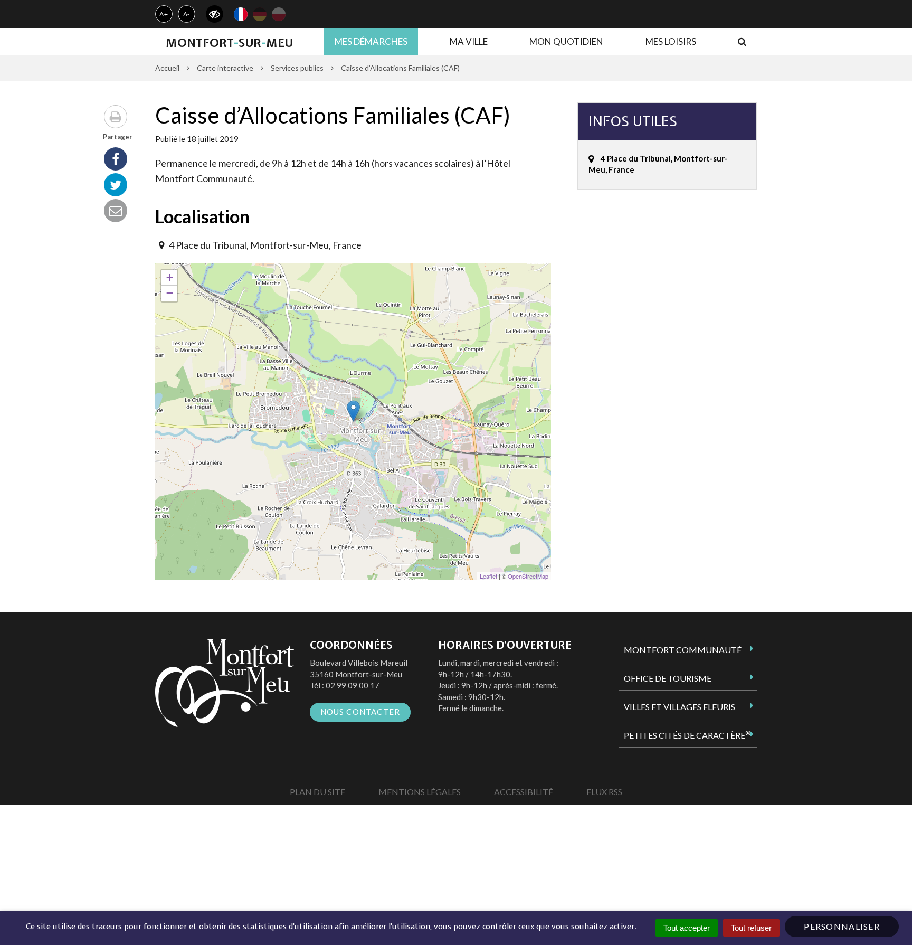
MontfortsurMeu (229, 43)
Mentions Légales (419, 792)
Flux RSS (604, 792)
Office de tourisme (667, 678)
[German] (260, 14)
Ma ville (469, 41)
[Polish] (279, 14)
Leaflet (488, 576)
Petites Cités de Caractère (687, 735)
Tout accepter (686, 927)
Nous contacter (360, 711)
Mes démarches (371, 41)
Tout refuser (751, 927)
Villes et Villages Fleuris (679, 707)
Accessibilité (523, 792)
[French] (241, 14)
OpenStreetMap (528, 576)
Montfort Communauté (683, 650)
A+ (163, 14)
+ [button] (169, 277)
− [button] (169, 293)
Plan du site (317, 792)
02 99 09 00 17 (352, 685)
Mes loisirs (670, 41)
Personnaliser (842, 926)
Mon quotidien (566, 41)
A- (187, 14)
